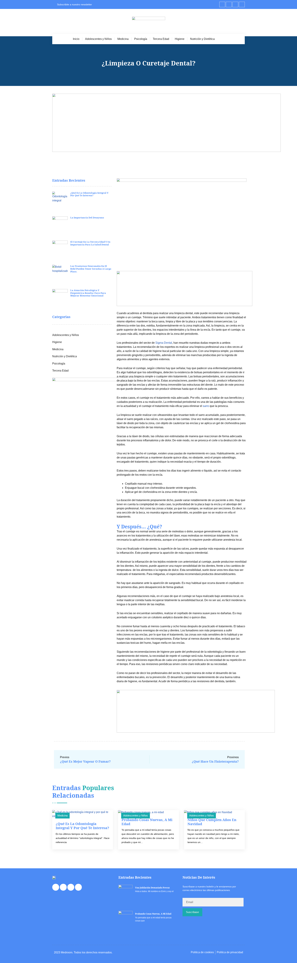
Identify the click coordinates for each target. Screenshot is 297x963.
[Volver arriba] (289, 954)
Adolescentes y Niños (98, 38)
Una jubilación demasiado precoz (152, 887)
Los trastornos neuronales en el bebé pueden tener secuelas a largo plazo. (90, 268)
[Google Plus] (242, 4)
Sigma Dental (163, 342)
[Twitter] (229, 4)
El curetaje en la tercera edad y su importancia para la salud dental (90, 243)
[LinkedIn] (235, 4)
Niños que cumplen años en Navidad (212, 821)
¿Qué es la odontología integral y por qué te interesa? (89, 194)
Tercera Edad (161, 38)
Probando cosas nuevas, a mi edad (147, 821)
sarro (206, 406)
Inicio (76, 38)
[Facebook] (222, 4)
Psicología (140, 38)
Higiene (179, 38)
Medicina (123, 38)
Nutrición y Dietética (202, 38)
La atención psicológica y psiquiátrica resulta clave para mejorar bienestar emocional (88, 293)
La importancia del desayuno (87, 217)
